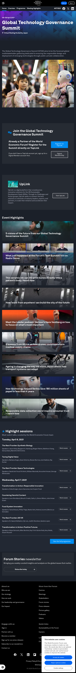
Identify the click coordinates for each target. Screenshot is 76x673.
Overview (11, 8)
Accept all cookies (58, 657)
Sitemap (38, 665)
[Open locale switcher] (2, 667)
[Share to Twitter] (68, 8)
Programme (21, 8)
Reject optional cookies (58, 663)
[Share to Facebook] (63, 8)
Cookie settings (58, 668)
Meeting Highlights (34, 8)
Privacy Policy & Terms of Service (38, 661)
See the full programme (62, 541)
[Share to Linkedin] (72, 8)
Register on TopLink (59, 144)
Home (4, 8)
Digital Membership (59, 154)
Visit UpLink (60, 196)
